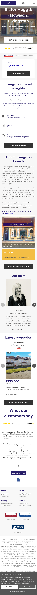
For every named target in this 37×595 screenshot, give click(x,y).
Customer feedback (6, 571)
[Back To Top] (18, 466)
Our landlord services (25, 505)
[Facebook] (18, 480)
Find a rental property (7, 503)
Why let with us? (23, 503)
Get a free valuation (19, 40)
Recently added (19, 342)
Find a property (5, 493)
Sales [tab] (18, 347)
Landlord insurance (24, 507)
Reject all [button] (27, 586)
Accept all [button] (9, 586)
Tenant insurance (6, 505)
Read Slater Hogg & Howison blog (15, 257)
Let (22, 100)
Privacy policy (25, 571)
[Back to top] (18, 473)
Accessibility (33, 571)
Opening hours (21, 55)
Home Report (22, 496)
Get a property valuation (25, 493)
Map (31, 55)
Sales (14, 100)
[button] (34, 305)
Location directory (16, 571)
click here (9, 213)
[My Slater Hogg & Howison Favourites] (23, 4)
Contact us (8, 55)
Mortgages (4, 494)
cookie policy (25, 583)
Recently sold (19, 345)
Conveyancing (5, 496)
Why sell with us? (24, 494)
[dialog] (18, 583)
